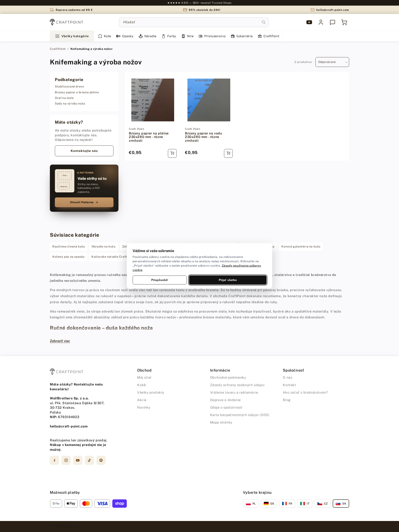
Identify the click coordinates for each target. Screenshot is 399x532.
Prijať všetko (228, 280)
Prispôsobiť (159, 280)
